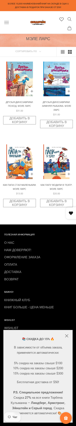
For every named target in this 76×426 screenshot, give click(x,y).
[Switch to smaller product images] (70, 51)
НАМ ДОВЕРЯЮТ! (17, 250)
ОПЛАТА (10, 264)
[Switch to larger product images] (63, 51)
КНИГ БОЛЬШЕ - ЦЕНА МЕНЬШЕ (29, 307)
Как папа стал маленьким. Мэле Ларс (19, 187)
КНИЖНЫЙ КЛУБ (17, 300)
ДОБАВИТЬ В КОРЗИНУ (20, 120)
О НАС (9, 243)
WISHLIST (11, 328)
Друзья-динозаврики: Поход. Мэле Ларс (19, 104)
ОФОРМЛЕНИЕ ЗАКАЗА (22, 257)
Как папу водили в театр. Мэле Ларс (56, 187)
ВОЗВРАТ (11, 279)
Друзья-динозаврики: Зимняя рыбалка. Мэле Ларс (56, 106)
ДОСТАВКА (12, 272)
